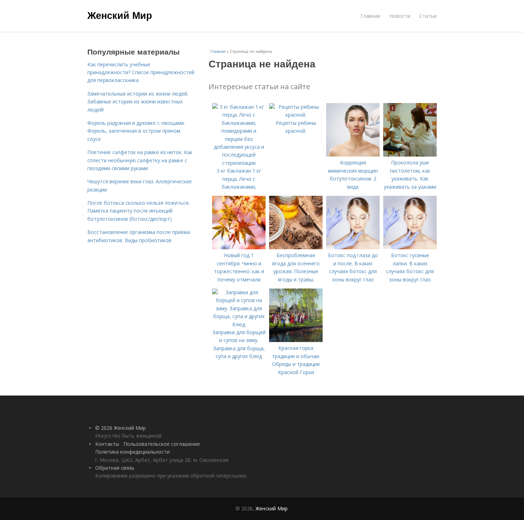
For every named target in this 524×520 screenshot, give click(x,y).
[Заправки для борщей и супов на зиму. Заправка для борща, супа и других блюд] (239, 324)
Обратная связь (114, 467)
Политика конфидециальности (132, 451)
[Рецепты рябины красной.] (296, 114)
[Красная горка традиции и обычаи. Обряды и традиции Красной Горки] (296, 340)
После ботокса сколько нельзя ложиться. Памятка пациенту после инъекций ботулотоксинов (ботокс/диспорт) (138, 210)
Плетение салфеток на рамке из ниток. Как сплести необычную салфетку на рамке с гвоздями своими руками (139, 160)
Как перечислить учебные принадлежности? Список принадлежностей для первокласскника (140, 72)
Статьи (428, 15)
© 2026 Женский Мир (120, 427)
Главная (370, 15)
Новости (399, 15)
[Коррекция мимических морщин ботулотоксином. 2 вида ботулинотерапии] (353, 154)
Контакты (107, 443)
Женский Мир (119, 15)
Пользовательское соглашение (161, 443)
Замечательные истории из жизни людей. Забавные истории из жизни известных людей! (137, 101)
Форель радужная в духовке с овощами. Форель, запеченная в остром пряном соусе (136, 130)
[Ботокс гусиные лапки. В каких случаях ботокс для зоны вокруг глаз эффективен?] (410, 247)
